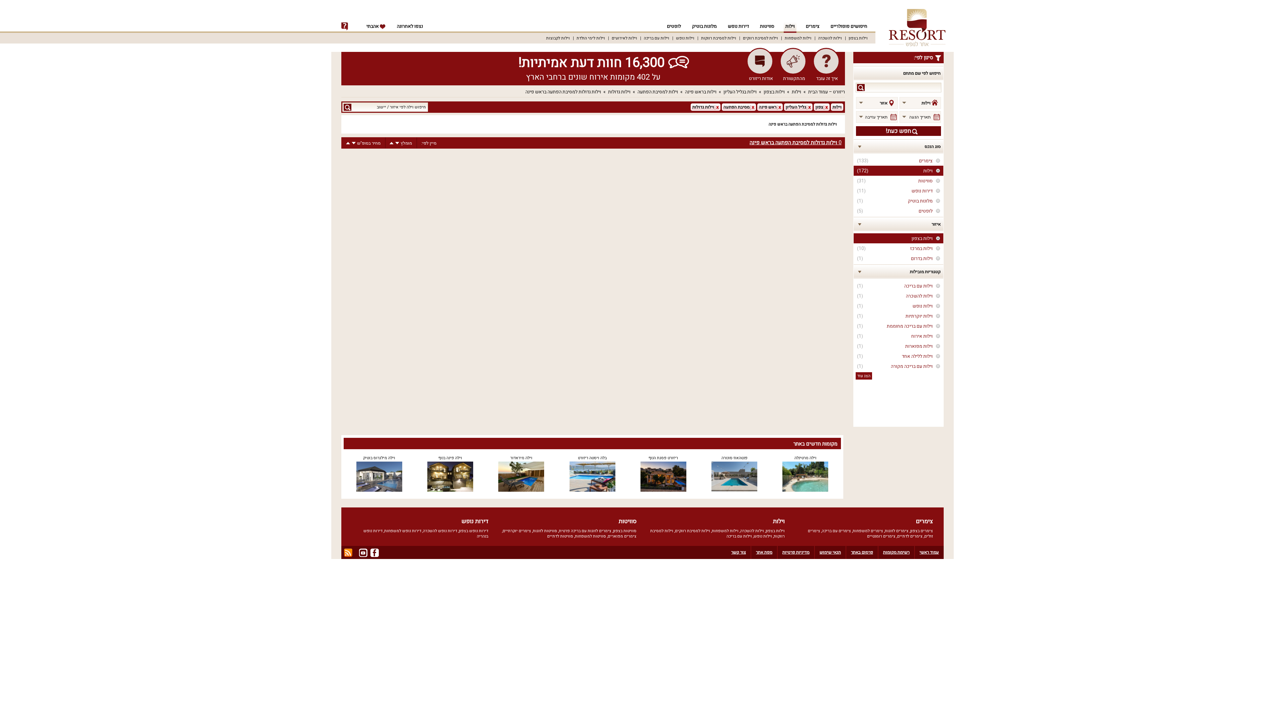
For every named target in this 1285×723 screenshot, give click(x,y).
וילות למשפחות (798, 38)
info (344, 26)
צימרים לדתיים (910, 536)
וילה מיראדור (521, 458)
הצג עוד (863, 376)
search (861, 87)
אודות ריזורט (761, 78)
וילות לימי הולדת (591, 38)
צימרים (813, 26)
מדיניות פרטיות (795, 552)
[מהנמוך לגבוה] (392, 143)
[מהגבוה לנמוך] (397, 143)
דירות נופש (738, 26)
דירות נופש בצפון (473, 531)
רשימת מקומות (896, 552)
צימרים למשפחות (868, 531)
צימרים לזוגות (897, 531)
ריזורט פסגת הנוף (663, 458)
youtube (363, 553)
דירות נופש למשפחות (402, 531)
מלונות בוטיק (704, 26)
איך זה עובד (827, 78)
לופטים (674, 26)
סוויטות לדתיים (560, 536)
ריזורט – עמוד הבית (826, 91)
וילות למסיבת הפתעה (657, 91)
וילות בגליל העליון (740, 91)
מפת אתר (764, 552)
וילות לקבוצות (558, 38)
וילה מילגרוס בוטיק (379, 458)
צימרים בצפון (921, 531)
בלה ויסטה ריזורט (592, 458)
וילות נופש (685, 38)
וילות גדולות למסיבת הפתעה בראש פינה (563, 91)
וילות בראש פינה (700, 91)
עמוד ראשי (929, 552)
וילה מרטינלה (805, 458)
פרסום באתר (862, 552)
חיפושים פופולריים (849, 26)
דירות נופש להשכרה (440, 531)
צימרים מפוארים (622, 536)
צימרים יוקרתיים (517, 531)
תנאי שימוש (830, 552)
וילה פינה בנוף (450, 458)
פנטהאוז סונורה (734, 458)
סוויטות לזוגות (545, 531)
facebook (374, 553)
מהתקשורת (794, 78)
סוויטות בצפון (624, 531)
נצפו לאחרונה (410, 26)
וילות (790, 26)
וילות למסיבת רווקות (718, 38)
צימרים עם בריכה (836, 531)
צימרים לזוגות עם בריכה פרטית (585, 531)
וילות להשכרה (830, 38)
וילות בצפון (858, 38)
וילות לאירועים (624, 38)
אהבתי (373, 26)
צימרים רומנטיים (881, 536)
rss (348, 553)
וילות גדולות (619, 91)
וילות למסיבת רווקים (760, 38)
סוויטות (767, 26)
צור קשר (738, 552)
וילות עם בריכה (656, 38)
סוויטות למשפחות (590, 536)
